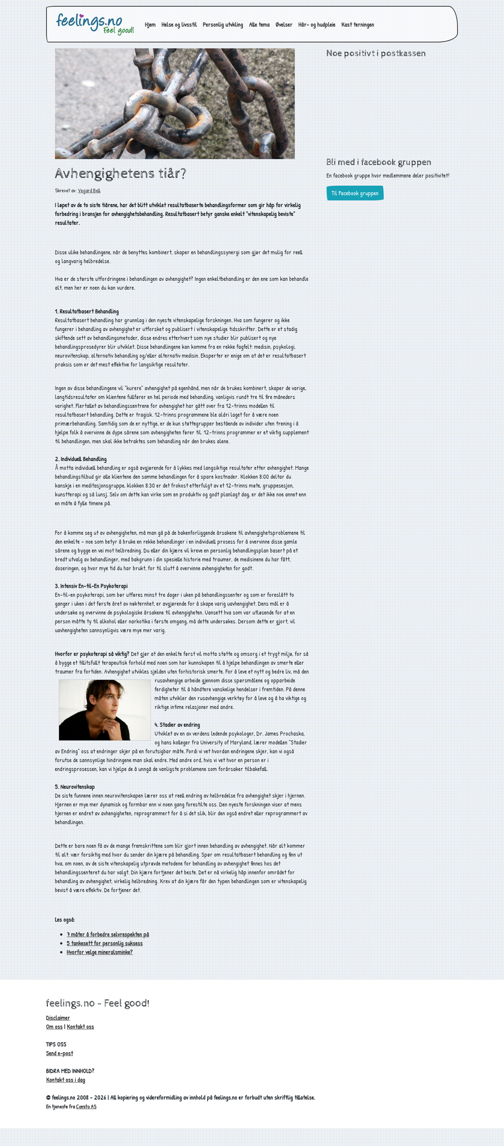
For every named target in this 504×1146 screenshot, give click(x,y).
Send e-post (59, 1053)
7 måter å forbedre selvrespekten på (108, 934)
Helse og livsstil (179, 24)
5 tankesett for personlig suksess (105, 943)
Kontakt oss (80, 1026)
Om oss (54, 1026)
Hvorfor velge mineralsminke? (100, 952)
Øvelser (284, 24)
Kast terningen (357, 24)
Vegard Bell (89, 190)
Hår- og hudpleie (316, 24)
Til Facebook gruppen (355, 193)
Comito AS (86, 1106)
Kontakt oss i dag (65, 1080)
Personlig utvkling (223, 24)
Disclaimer (58, 1017)
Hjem (150, 24)
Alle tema (259, 24)
